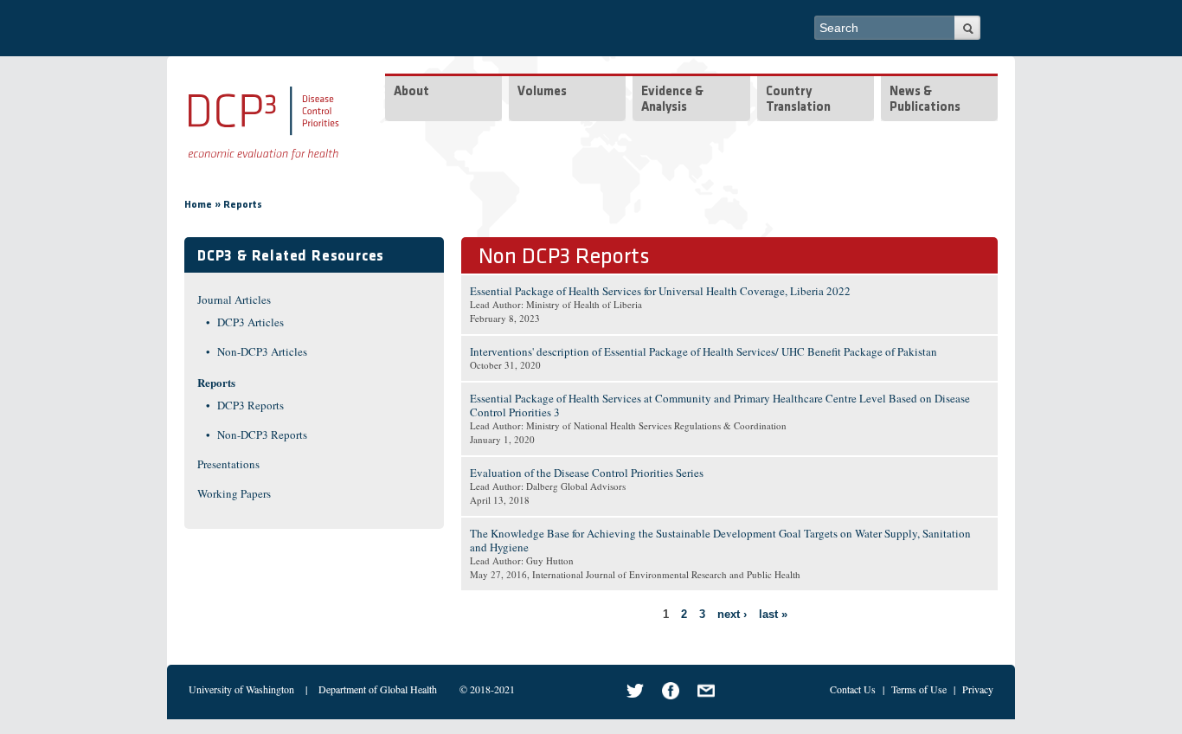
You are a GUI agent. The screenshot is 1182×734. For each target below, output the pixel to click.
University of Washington (241, 689)
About (411, 92)
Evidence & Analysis (672, 100)
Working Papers (234, 493)
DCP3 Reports (250, 405)
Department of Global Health (377, 689)
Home (198, 205)
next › (732, 614)
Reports (242, 205)
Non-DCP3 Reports (262, 434)
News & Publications (925, 100)
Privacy (977, 689)
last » (773, 614)
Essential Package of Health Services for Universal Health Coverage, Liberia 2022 (660, 291)
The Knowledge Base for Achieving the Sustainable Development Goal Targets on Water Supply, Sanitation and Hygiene (720, 540)
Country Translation (798, 100)
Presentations (228, 464)
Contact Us (853, 689)
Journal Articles (234, 299)
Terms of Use (919, 689)
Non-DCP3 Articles (262, 351)
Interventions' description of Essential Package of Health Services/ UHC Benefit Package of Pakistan (703, 351)
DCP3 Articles (250, 322)
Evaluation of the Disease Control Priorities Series (586, 472)
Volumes (542, 92)
